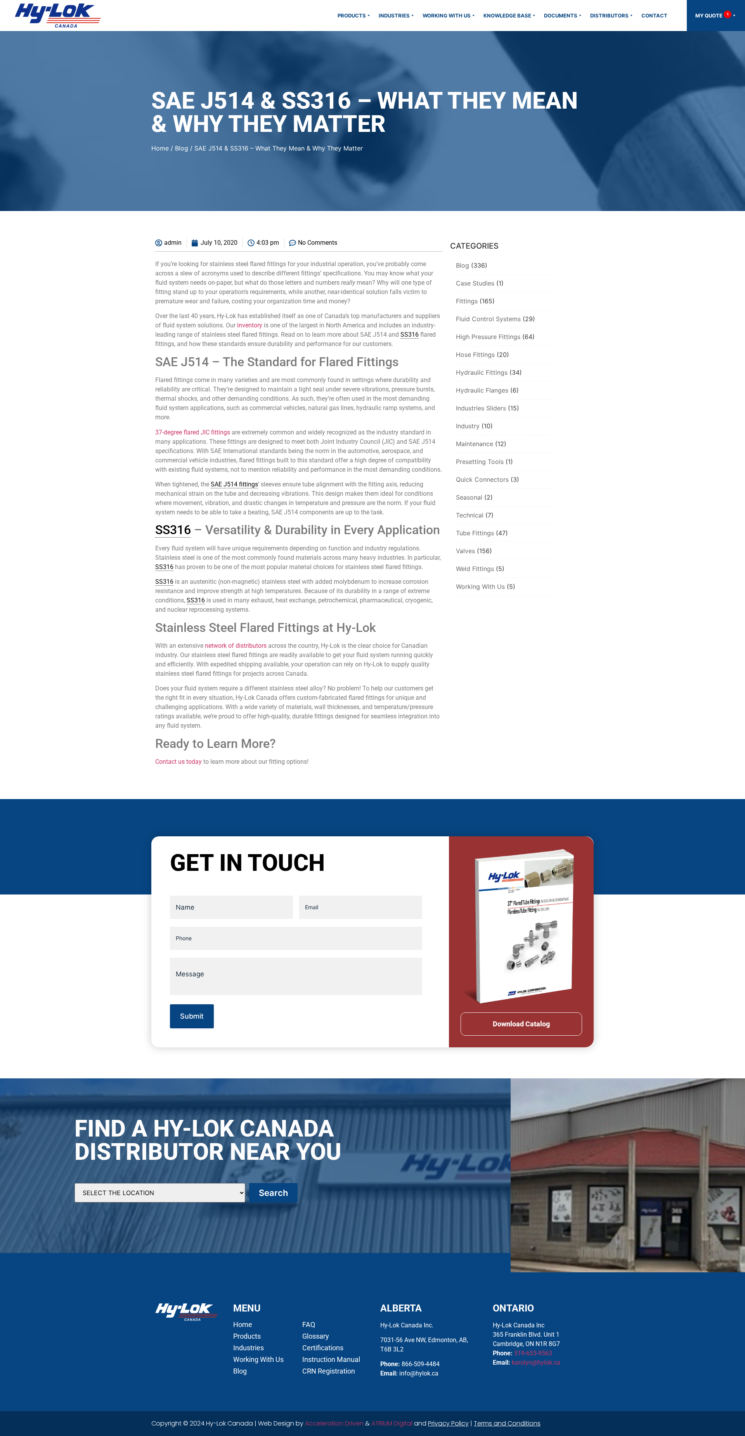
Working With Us (447, 15)
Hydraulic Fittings (482, 372)
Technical (469, 515)
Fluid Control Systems (488, 319)
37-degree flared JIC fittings (192, 432)
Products (352, 15)
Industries (394, 15)
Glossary (315, 1336)
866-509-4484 (421, 1364)
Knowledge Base (507, 15)
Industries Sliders (481, 408)
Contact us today (178, 761)
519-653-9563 (533, 1353)
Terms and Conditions (507, 1423)
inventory (249, 325)
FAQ (308, 1325)
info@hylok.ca (418, 1373)
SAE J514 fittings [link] (234, 484)
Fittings (467, 301)
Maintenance (474, 444)
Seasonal (469, 497)
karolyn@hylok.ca (536, 1362)
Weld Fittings (475, 569)
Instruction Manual (331, 1359)
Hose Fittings (475, 354)
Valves (465, 551)
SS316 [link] (409, 334)
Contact (654, 15)
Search (273, 1193)
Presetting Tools (480, 461)
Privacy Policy (448, 1423)
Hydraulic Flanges (482, 390)
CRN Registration (328, 1371)
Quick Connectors (482, 479)
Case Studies (475, 283)
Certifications (322, 1348)
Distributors (609, 15)
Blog (181, 148)
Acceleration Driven (334, 1423)
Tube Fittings (475, 533)
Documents (560, 15)
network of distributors (236, 645)
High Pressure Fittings (488, 337)
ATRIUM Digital (391, 1423)
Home (160, 148)
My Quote (712, 15)
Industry (468, 426)
